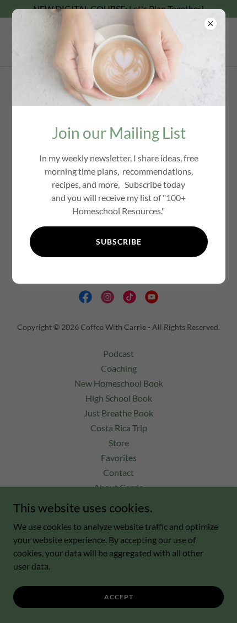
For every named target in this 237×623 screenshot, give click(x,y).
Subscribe (119, 241)
